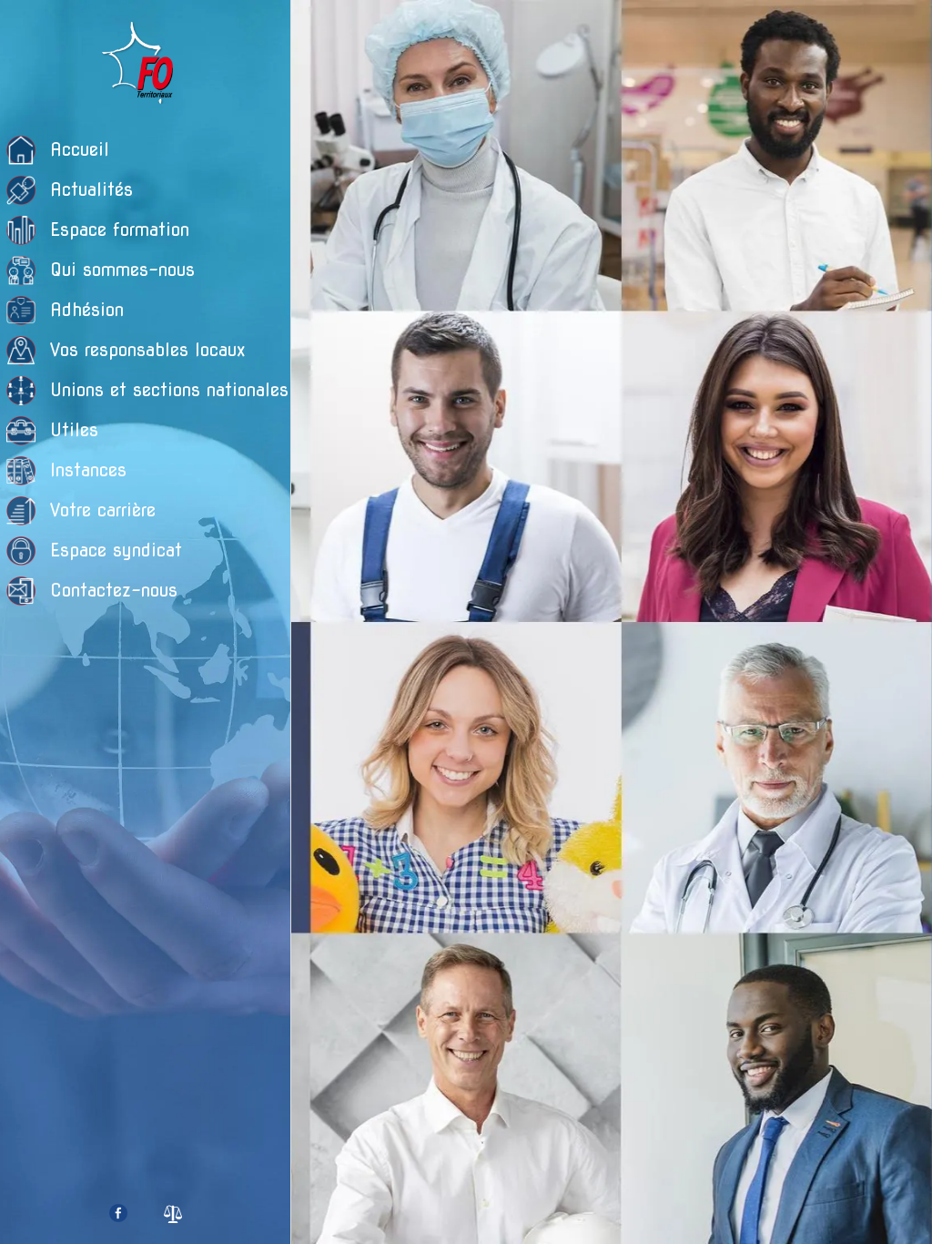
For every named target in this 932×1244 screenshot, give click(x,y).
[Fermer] (320, 29)
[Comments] (834, 251)
